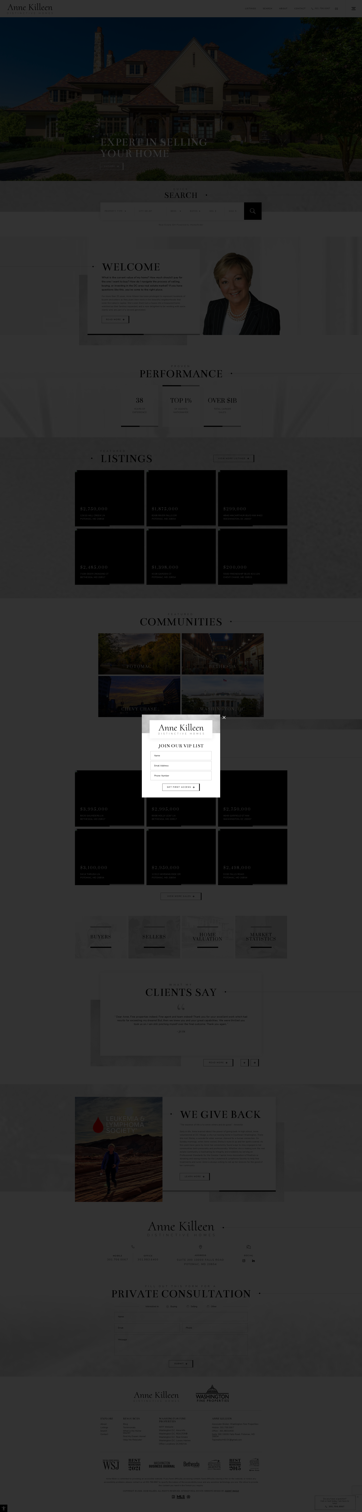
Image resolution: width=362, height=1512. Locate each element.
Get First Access (179, 787)
